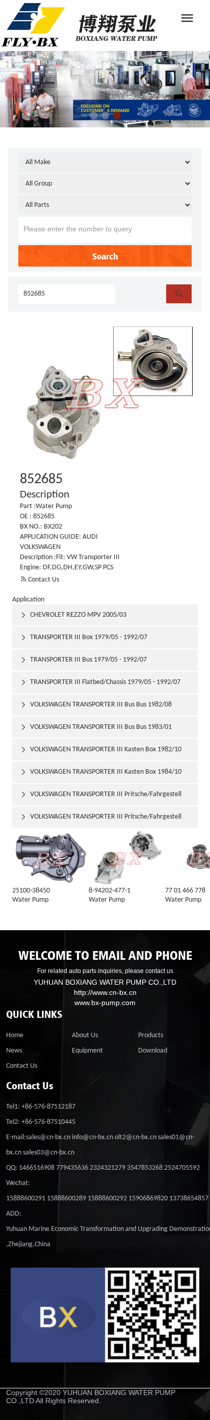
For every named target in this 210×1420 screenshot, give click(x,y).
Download (152, 1051)
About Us (85, 1035)
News (14, 1051)
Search (105, 255)
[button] (93, 115)
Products (150, 1035)
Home (14, 1035)
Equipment (87, 1051)
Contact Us (39, 580)
